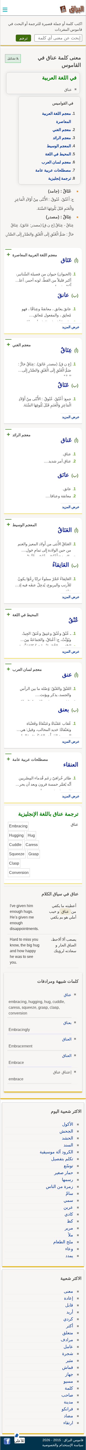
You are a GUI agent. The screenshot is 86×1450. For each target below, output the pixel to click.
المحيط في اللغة (58, 154)
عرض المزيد (70, 327)
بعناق (67, 1023)
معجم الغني (62, 130)
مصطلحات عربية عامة (53, 170)
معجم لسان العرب (56, 162)
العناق (66, 1039)
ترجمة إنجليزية (59, 178)
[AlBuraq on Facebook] (7, 1443)
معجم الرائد (62, 138)
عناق (67, 995)
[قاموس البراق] (72, 9)
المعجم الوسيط (59, 146)
